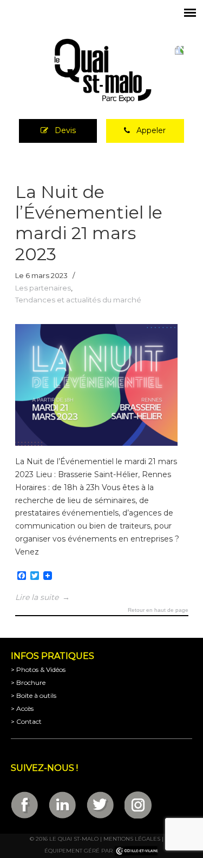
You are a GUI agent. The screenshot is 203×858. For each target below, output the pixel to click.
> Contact (26, 721)
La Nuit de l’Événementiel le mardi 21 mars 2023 (88, 223)
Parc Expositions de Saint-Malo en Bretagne (102, 70)
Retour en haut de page (158, 610)
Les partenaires (43, 287)
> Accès (22, 708)
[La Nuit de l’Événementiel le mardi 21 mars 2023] (96, 443)
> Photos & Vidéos (38, 669)
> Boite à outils (33, 695)
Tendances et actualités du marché (78, 299)
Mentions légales (131, 838)
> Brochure (28, 682)
